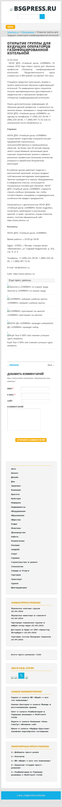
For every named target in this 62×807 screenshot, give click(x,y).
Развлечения (17, 541)
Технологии (17, 566)
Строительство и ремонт (24, 562)
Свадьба (15, 549)
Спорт (14, 554)
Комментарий (15, 406)
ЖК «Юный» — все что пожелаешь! (33, 761)
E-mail (11, 394)
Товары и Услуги (20, 571)
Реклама (15, 545)
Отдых (14, 524)
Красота (15, 494)
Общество (16, 520)
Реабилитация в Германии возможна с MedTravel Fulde (28, 714)
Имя (10, 388)
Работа (14, 537)
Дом (13, 481)
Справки (15, 558)
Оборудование (18, 511)
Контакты (19, 756)
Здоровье (16, 486)
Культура (16, 498)
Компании (16, 490)
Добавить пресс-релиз (27, 752)
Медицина (16, 503)
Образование (27, 32)
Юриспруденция (19, 588)
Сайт (10, 400)
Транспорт (16, 579)
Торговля (16, 575)
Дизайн (14, 477)
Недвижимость (18, 507)
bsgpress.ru (35, 8)
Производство (18, 532)
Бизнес (14, 473)
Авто (13, 469)
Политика (16, 528)
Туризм (14, 583)
